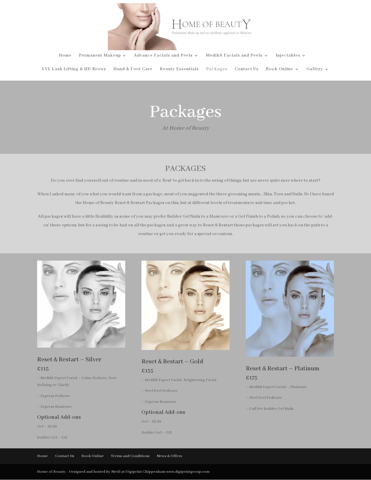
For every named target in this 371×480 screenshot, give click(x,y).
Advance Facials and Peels (163, 55)
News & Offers (169, 456)
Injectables (288, 55)
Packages (217, 69)
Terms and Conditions (130, 456)
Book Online (279, 69)
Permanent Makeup (100, 55)
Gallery (314, 69)
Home (65, 55)
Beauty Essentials (179, 69)
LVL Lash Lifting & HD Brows (74, 69)
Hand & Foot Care (132, 69)
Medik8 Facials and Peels (234, 55)
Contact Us (247, 69)
